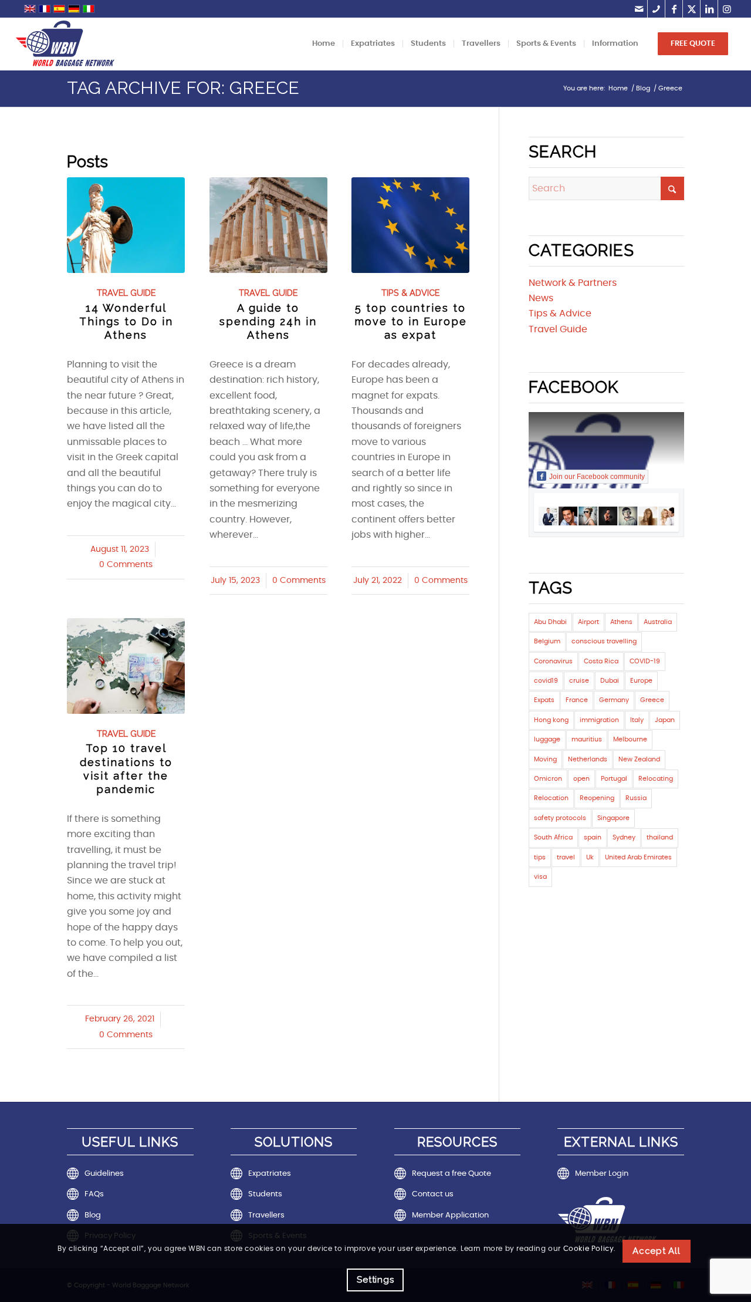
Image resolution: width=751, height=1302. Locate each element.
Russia (636, 798)
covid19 (546, 680)
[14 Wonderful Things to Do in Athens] (126, 225)
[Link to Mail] (638, 9)
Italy (637, 720)
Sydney (624, 837)
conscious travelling (604, 641)
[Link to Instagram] (727, 9)
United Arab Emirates (638, 857)
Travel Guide (126, 293)
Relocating (655, 778)
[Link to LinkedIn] (709, 9)
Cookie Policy (588, 1248)
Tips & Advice (410, 293)
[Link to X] (691, 9)
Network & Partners (573, 283)
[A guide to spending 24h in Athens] (268, 225)
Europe (641, 680)
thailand (660, 837)
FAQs (94, 1194)
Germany (614, 700)
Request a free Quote (451, 1174)
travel (566, 857)
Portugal (614, 778)
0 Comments (126, 565)
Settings (375, 1279)
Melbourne (630, 739)
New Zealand (639, 759)
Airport (588, 622)
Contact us (433, 1194)
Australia (658, 622)
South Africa (553, 837)
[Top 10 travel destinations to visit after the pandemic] (126, 666)
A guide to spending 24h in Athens (268, 322)
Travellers (266, 1215)
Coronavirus (553, 661)
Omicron (548, 778)
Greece (652, 700)
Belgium (547, 641)
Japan (665, 720)
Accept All (656, 1251)
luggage (547, 739)
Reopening (597, 798)
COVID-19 (645, 661)
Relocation (551, 798)
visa (540, 876)
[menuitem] (324, 44)
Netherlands (587, 759)
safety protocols (560, 818)
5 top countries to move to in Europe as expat (410, 322)
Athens (621, 622)
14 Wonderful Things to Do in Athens (126, 322)
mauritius (586, 739)
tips (540, 857)
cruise (579, 680)
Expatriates (269, 1174)
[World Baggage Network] (65, 44)
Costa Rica (601, 661)
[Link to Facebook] (673, 9)
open (581, 778)
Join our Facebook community (597, 477)
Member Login (601, 1174)
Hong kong (551, 720)
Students (265, 1194)
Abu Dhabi (550, 622)
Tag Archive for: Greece (183, 87)
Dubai (609, 680)
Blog (92, 1215)
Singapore (613, 818)
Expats (544, 700)
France (577, 700)
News (541, 298)
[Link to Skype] (656, 9)
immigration (599, 720)
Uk (590, 857)
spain (592, 837)
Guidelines (104, 1174)
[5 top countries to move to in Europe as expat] (410, 225)
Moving (545, 759)
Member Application (450, 1215)
